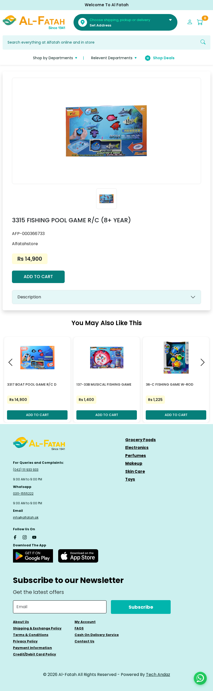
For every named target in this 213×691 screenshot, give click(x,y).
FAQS (79, 628)
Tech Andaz (158, 674)
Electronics (137, 447)
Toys (130, 479)
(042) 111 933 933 (25, 469)
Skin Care (135, 471)
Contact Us (84, 641)
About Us (21, 622)
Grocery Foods (140, 439)
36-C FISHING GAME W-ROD (169, 384)
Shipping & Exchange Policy (37, 628)
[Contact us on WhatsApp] (200, 678)
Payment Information (32, 648)
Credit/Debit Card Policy (34, 654)
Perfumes (135, 455)
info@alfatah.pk (25, 517)
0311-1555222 (23, 493)
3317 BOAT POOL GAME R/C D (31, 384)
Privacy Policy (25, 641)
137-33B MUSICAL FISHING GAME (103, 384)
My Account (85, 622)
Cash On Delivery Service (97, 635)
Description (29, 297)
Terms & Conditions (30, 635)
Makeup (133, 463)
